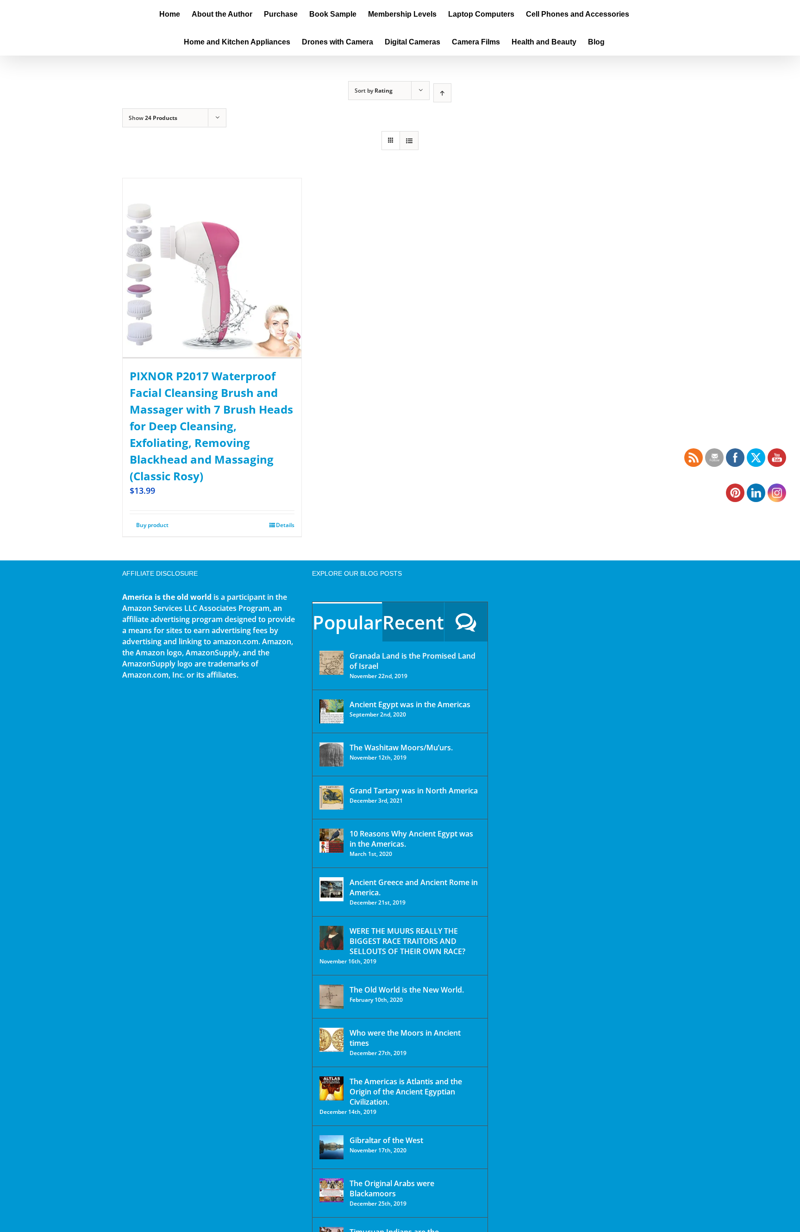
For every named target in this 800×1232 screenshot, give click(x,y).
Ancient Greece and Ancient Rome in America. (414, 887)
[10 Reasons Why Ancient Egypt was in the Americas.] (331, 841)
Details (285, 525)
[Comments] (466, 621)
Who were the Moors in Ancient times (405, 1038)
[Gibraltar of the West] (331, 1147)
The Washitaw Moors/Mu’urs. (401, 747)
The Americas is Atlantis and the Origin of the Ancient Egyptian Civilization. (406, 1091)
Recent (413, 622)
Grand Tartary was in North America (414, 791)
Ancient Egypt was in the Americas (410, 704)
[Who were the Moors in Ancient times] (331, 1040)
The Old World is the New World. (407, 990)
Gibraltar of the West (386, 1140)
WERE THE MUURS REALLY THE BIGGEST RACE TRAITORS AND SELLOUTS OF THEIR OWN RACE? (407, 941)
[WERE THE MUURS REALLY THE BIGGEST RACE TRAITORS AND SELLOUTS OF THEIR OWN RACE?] (331, 938)
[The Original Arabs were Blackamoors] (331, 1190)
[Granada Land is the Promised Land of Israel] (331, 663)
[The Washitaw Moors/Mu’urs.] (331, 754)
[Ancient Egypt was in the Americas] (331, 711)
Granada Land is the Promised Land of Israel (412, 661)
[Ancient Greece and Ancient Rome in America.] (331, 889)
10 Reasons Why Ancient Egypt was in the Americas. (411, 839)
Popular (347, 622)
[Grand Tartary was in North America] (331, 798)
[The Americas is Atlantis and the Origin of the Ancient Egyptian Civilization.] (331, 1088)
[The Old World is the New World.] (331, 997)
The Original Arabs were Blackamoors (392, 1188)
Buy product (152, 525)
